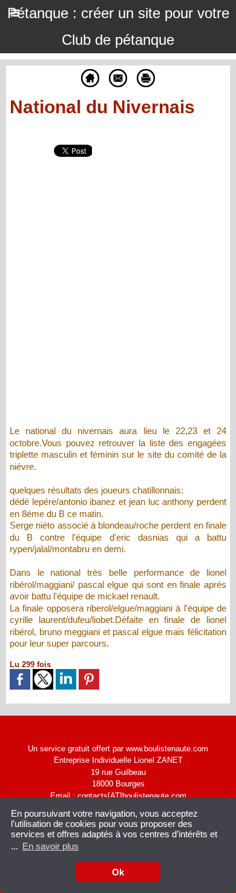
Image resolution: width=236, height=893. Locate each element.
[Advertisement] (108, 299)
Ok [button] (118, 872)
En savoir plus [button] (50, 846)
